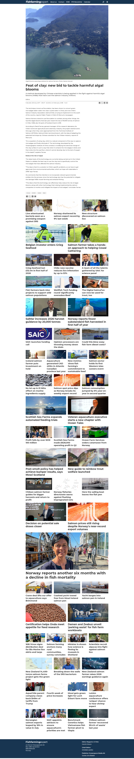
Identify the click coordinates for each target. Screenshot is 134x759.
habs (39, 193)
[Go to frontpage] (37, 2)
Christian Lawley (87, 750)
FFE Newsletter (76, 2)
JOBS (68, 2)
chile (28, 193)
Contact (61, 2)
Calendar (87, 2)
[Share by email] (107, 103)
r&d (44, 193)
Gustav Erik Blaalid (88, 755)
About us (53, 2)
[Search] (103, 2)
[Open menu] (107, 2)
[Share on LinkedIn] (104, 103)
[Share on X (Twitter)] (102, 103)
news (34, 193)
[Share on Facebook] (99, 103)
